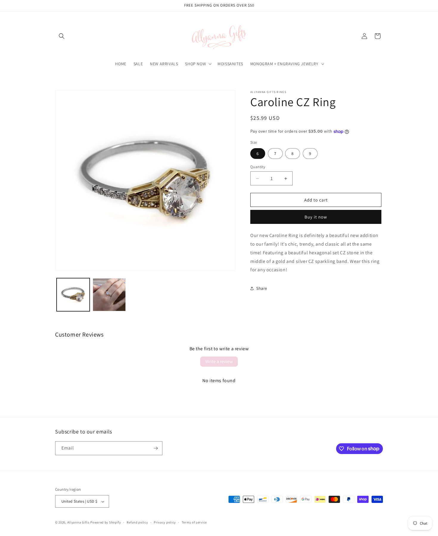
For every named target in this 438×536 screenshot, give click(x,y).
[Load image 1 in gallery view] (73, 294)
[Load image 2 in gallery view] (109, 294)
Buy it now (316, 217)
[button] (61, 36)
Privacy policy (165, 522)
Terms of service (194, 522)
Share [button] (261, 288)
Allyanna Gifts (78, 522)
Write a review (219, 361)
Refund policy (137, 522)
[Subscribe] (155, 448)
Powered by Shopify (105, 522)
